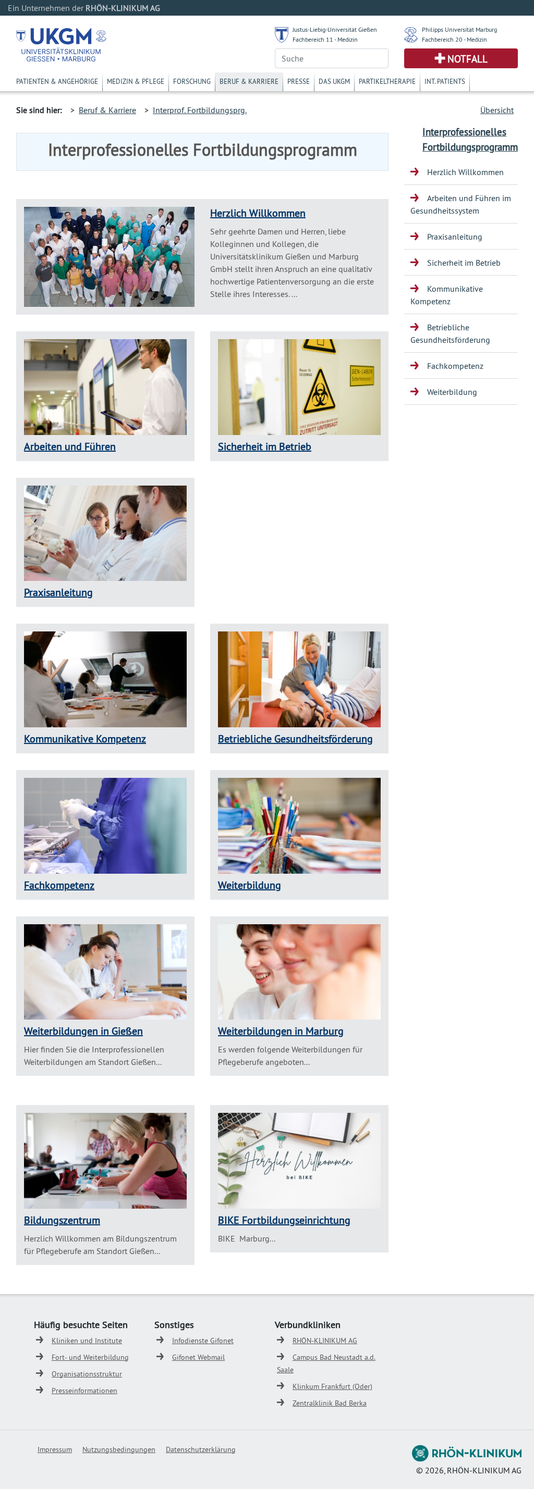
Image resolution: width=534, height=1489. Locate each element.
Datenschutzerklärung (201, 1449)
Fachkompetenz (59, 884)
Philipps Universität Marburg (459, 29)
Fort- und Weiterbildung (90, 1357)
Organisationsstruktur (87, 1374)
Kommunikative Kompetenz (85, 738)
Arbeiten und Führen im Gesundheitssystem (460, 204)
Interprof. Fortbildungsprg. (200, 110)
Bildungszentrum (62, 1219)
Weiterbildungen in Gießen (83, 1030)
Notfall (467, 59)
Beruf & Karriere (249, 81)
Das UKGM (334, 81)
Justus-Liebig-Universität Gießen (335, 29)
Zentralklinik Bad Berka (330, 1403)
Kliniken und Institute (87, 1340)
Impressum (55, 1449)
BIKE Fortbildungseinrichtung (284, 1219)
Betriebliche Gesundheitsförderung (295, 738)
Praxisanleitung (58, 592)
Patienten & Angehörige (57, 81)
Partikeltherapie (387, 81)
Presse (298, 81)
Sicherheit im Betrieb (264, 446)
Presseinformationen (84, 1390)
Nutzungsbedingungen (118, 1449)
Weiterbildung (249, 884)
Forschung (192, 81)
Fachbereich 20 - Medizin (454, 39)
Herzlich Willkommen (258, 212)
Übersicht (497, 110)
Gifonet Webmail (198, 1357)
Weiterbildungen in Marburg (281, 1030)
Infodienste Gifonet (203, 1340)
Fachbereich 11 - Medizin (325, 39)
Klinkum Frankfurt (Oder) (332, 1386)
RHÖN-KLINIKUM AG (325, 1340)
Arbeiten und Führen (70, 446)
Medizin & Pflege (135, 81)
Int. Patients (444, 81)
